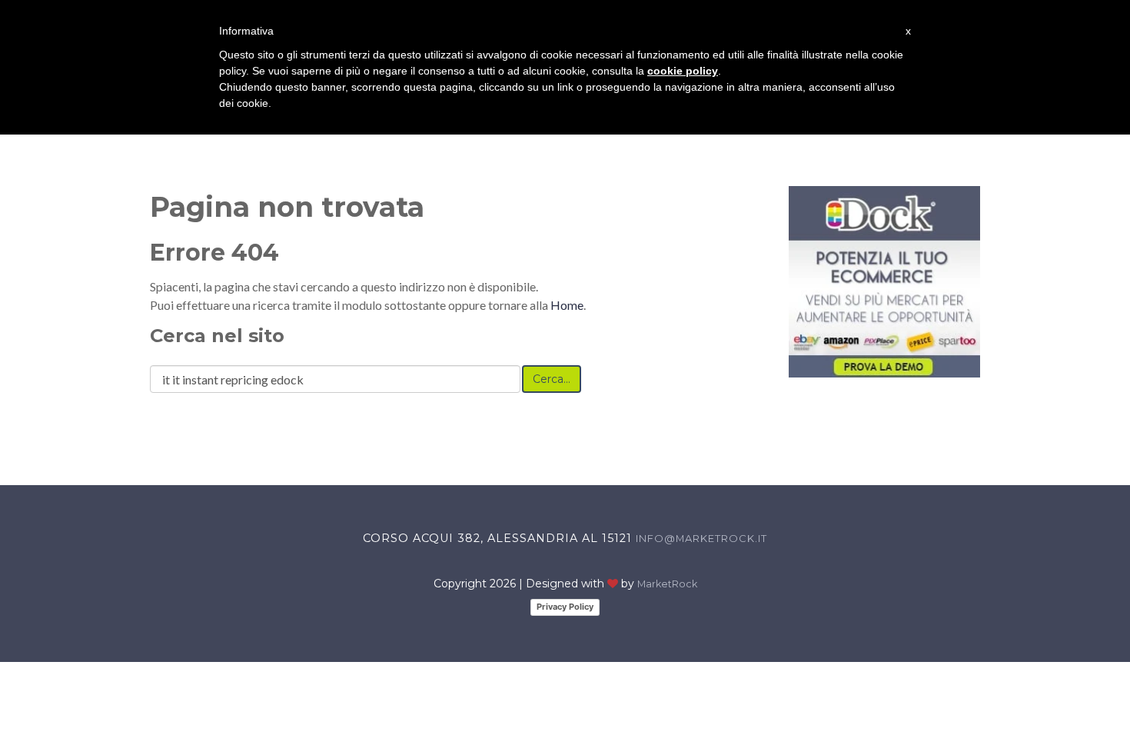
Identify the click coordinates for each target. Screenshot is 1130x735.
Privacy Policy (565, 606)
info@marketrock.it (701, 538)
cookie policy (682, 71)
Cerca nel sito (217, 335)
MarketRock (667, 584)
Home (566, 305)
